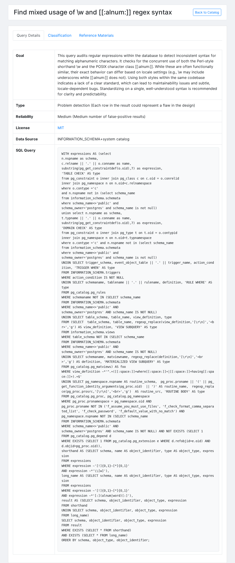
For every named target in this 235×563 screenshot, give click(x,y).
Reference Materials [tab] (96, 35)
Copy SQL (207, 153)
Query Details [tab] (28, 35)
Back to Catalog (207, 12)
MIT (61, 127)
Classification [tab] (59, 35)
